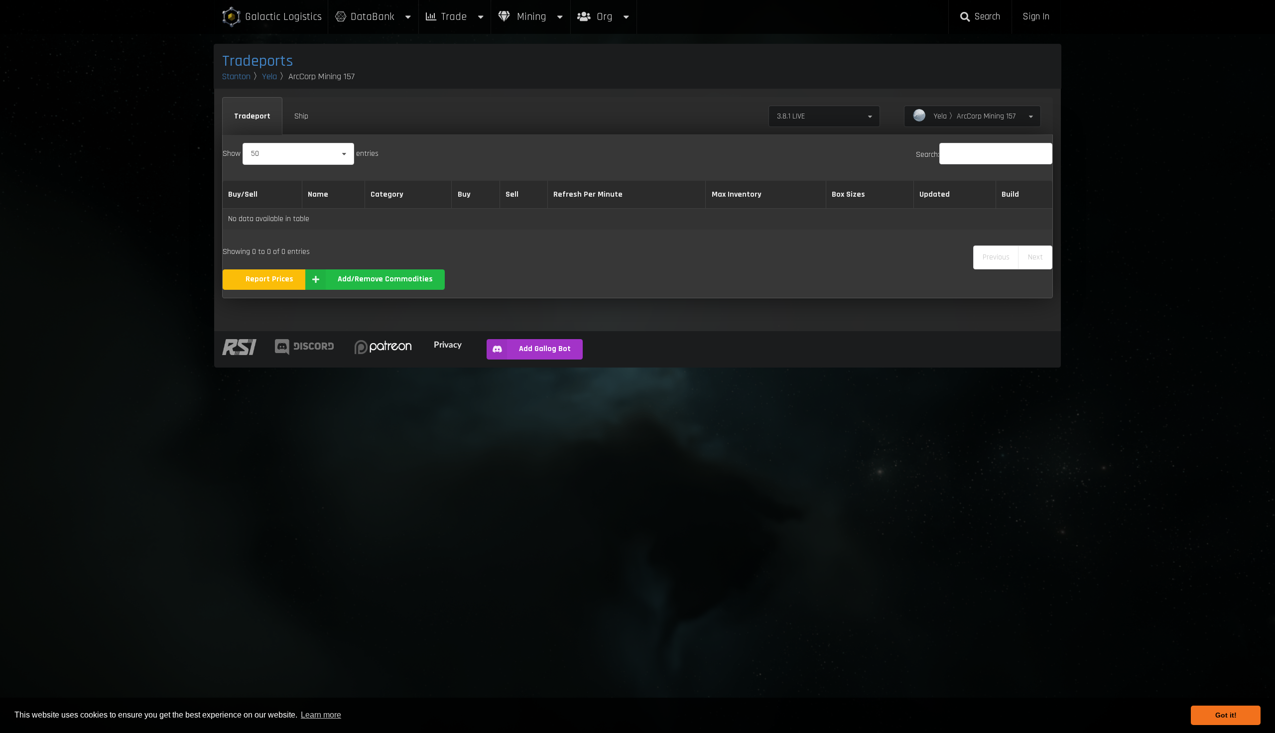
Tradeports (257, 61)
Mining (530, 16)
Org (615, 11)
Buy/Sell (242, 194)
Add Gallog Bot (545, 349)
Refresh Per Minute (588, 194)
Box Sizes (848, 194)
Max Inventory (737, 194)
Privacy (448, 344)
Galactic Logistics (283, 16)
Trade (454, 16)
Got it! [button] (1226, 715)
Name (318, 194)
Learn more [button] (321, 715)
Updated (934, 194)
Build (1010, 194)
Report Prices (269, 279)
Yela (269, 76)
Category (387, 194)
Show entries (301, 153)
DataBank (372, 16)
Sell (512, 194)
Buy (464, 194)
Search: (927, 154)
